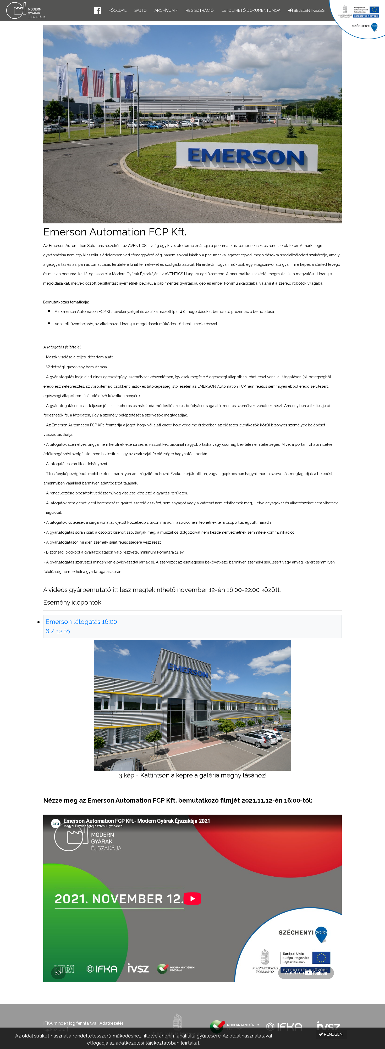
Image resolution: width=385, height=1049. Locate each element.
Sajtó (140, 10)
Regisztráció (200, 10)
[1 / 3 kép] (192, 705)
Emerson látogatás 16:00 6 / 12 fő (81, 626)
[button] (97, 11)
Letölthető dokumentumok (251, 10)
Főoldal (117, 10)
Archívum (165, 10)
